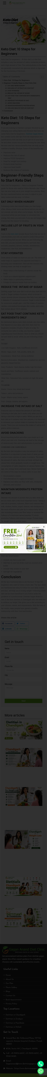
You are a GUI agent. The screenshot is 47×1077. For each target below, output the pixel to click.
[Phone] (41, 1064)
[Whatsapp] (41, 1071)
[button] (44, 527)
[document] (23, 538)
